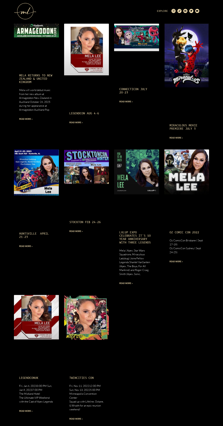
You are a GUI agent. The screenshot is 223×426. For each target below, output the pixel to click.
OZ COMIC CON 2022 (184, 232)
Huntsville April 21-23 (34, 235)
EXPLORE (162, 11)
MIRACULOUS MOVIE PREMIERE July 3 (183, 127)
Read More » (26, 119)
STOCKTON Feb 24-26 (85, 222)
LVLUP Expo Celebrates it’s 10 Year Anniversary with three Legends (135, 237)
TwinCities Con (81, 378)
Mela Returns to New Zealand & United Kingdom (35, 79)
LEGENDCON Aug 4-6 (84, 113)
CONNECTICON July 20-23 (133, 90)
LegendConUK (28, 378)
